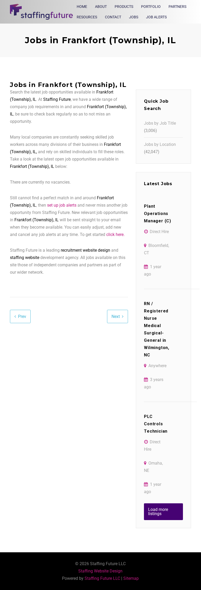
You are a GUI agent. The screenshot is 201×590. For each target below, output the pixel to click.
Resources (87, 17)
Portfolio (151, 6)
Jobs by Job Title (160, 123)
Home (82, 6)
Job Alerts (156, 17)
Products (124, 6)
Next (115, 316)
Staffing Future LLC (102, 578)
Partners (177, 6)
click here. (115, 234)
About (101, 6)
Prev (22, 316)
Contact (113, 17)
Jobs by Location (160, 144)
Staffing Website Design (100, 571)
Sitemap (131, 578)
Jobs (133, 17)
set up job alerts (61, 205)
